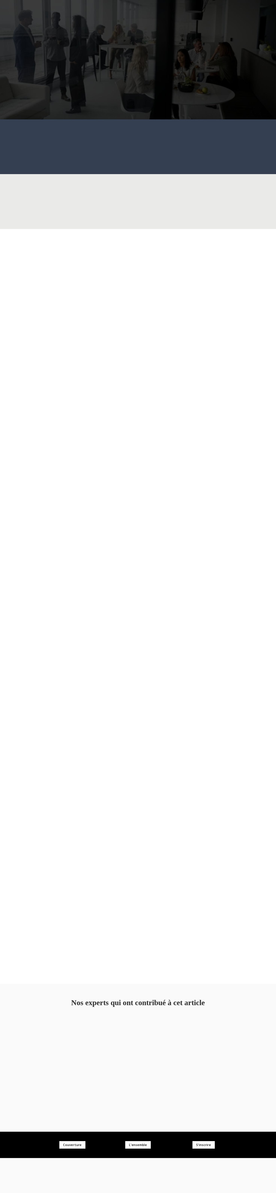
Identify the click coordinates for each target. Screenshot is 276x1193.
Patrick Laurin (60, 1031)
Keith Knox (216, 1031)
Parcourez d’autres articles (138, 96)
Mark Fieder (137, 1031)
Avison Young (60, 1050)
